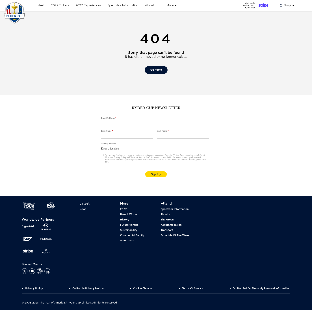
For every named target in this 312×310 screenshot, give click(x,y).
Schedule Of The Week (175, 235)
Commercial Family (132, 235)
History (124, 219)
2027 (123, 209)
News (82, 209)
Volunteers (127, 240)
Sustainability (128, 230)
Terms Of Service (192, 288)
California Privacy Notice (87, 288)
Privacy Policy (34, 288)
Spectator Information (175, 209)
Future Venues (129, 225)
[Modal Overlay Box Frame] (156, 145)
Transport (167, 230)
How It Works (128, 214)
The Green (167, 219)
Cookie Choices (142, 288)
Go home (156, 70)
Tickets (165, 214)
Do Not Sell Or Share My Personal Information (261, 288)
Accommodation (171, 225)
